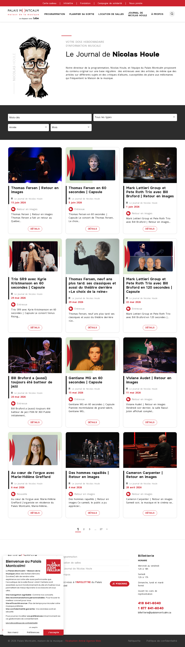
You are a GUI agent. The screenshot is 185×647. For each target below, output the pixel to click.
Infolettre (68, 3)
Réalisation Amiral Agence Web (83, 640)
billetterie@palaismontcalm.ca (154, 612)
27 (101, 529)
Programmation (54, 14)
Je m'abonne (119, 583)
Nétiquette (134, 640)
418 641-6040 (149, 603)
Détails (36, 228)
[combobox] (135, 117)
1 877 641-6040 (151, 608)
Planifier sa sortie (81, 14)
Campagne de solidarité (110, 3)
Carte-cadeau (50, 3)
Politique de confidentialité (161, 640)
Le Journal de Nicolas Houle (76, 568)
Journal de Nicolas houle (137, 14)
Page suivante (107, 529)
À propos (157, 14)
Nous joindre (136, 3)
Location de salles (111, 14)
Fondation (85, 3)
